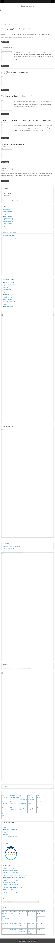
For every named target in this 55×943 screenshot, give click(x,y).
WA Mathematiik (8, 299)
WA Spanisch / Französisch (10, 297)
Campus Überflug (8, 291)
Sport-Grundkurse (8, 226)
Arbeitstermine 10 (8, 216)
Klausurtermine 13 (8, 221)
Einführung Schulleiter (9, 282)
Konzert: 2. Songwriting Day (10, 889)
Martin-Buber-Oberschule (27, 940)
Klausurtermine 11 (8, 218)
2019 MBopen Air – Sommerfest (14, 72)
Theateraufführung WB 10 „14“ (11, 882)
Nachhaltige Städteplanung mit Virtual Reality (14, 877)
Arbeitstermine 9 (8, 214)
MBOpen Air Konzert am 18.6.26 (11, 880)
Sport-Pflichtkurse (8, 223)
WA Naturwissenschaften (10, 301)
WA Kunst (6, 294)
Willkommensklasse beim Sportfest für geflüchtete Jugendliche (26, 120)
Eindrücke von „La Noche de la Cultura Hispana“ (15, 886)
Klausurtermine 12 (8, 219)
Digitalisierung (7, 285)
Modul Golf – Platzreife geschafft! (11, 872)
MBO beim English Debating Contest (12, 868)
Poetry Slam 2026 (8, 874)
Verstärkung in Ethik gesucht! (11, 892)
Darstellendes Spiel (8, 306)
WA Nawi (6, 831)
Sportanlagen (7, 292)
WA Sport (6, 304)
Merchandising (7, 168)
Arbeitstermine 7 (8, 211)
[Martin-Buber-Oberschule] (27, 5)
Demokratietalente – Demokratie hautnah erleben (15, 875)
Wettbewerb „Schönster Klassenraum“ (16, 96)
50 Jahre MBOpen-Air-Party (12, 144)
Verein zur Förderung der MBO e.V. (15, 29)
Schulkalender (7, 209)
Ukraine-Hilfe (7, 48)
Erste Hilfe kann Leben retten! (11, 884)
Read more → (5, 41)
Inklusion (6, 287)
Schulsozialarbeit (8, 289)
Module (6, 225)
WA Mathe (6, 832)
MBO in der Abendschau (9, 284)
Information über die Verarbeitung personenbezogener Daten (17, 668)
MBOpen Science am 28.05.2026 (11, 891)
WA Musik (6, 296)
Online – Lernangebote (9, 548)
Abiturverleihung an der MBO (11, 870)
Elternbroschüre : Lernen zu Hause (12, 546)
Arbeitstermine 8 (8, 213)
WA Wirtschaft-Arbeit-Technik (10, 303)
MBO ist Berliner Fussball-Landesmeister (13, 887)
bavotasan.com (34, 941)
